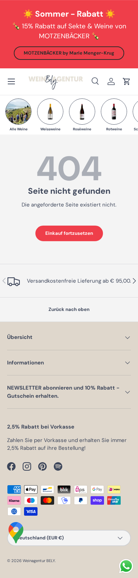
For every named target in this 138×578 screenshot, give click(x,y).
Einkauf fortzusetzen (69, 233)
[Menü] (11, 81)
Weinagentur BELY (39, 560)
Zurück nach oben (69, 309)
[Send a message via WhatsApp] (126, 566)
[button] (126, 81)
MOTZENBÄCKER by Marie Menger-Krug (69, 53)
